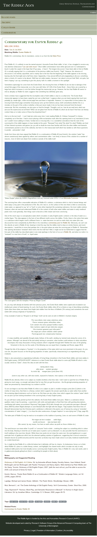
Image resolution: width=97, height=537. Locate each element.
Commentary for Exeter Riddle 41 (33, 41)
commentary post (54, 223)
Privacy (27, 530)
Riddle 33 (66, 223)
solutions (47, 501)
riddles (31, 501)
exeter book (23, 501)
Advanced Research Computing (69, 523)
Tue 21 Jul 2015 (15, 50)
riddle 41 (54, 501)
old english (38, 501)
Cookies (59, 530)
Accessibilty (68, 530)
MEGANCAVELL (12, 46)
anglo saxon (14, 501)
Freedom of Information (46, 530)
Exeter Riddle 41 (25, 52)
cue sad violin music (30, 67)
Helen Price (57, 56)
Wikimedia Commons (71, 198)
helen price (62, 501)
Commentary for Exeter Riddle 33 (17, 509)
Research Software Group (42, 523)
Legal (33, 530)
